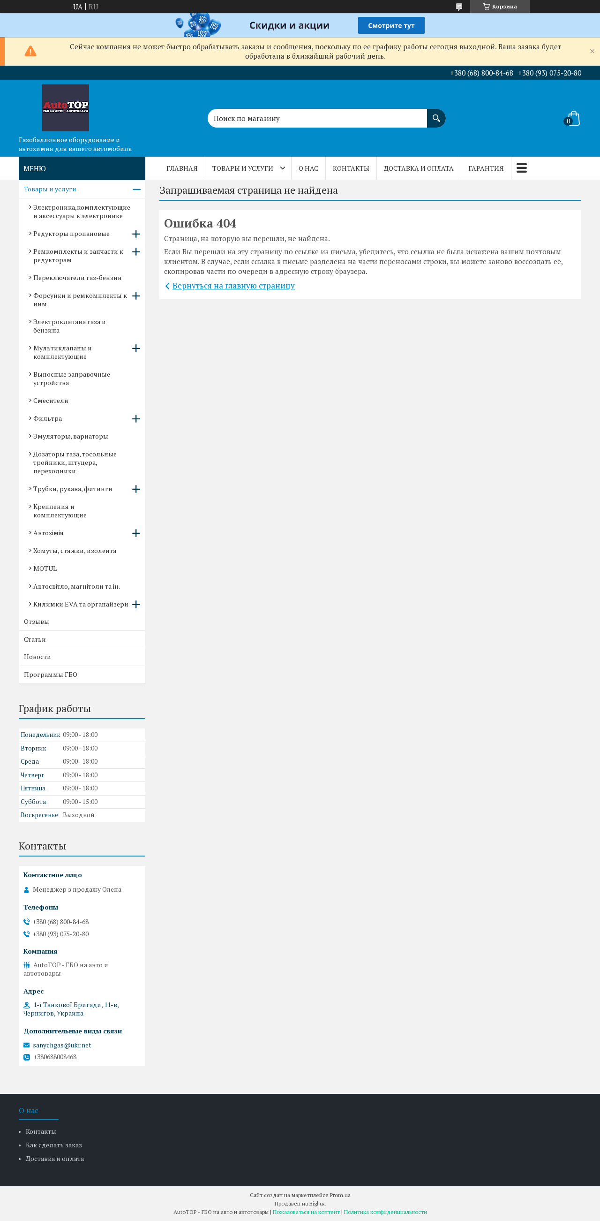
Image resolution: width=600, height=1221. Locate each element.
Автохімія (48, 532)
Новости (37, 656)
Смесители (50, 400)
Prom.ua (340, 1194)
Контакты (351, 168)
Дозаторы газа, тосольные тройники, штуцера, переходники (75, 462)
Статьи (35, 639)
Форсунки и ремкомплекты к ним (80, 299)
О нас (308, 168)
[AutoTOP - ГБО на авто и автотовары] (65, 105)
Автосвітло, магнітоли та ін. (76, 586)
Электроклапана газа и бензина (69, 325)
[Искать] (436, 113)
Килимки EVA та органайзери (80, 603)
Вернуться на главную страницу (233, 285)
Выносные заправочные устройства (71, 378)
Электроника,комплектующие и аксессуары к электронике (81, 211)
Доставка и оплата (419, 168)
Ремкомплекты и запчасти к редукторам (78, 255)
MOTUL (45, 568)
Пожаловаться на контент (306, 1211)
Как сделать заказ (54, 1144)
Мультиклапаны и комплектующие (62, 352)
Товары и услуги (242, 168)
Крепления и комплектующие (60, 510)
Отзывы (36, 621)
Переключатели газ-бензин (77, 277)
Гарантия (486, 168)
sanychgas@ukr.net (62, 1045)
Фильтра (47, 418)
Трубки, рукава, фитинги (72, 488)
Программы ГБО (50, 674)
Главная (182, 168)
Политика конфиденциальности (385, 1211)
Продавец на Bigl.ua (300, 1203)
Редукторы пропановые (71, 233)
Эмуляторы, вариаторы (70, 436)
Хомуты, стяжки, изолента (74, 550)
